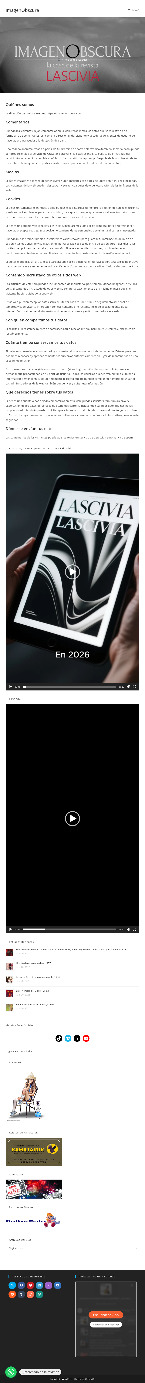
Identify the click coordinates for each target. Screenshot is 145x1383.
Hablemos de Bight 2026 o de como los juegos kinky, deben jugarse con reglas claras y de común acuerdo (71, 949)
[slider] (69, 687)
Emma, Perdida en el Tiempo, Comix (35, 1004)
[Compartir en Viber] (48, 1285)
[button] (72, 571)
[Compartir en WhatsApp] (39, 1294)
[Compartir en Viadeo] (30, 1294)
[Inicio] (59, 59)
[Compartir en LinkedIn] (39, 1285)
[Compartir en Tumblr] (21, 1294)
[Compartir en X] (12, 1285)
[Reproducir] (10, 687)
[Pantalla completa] (134, 687)
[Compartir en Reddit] (12, 1294)
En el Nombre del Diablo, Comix (32, 990)
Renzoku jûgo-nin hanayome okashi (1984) (38, 977)
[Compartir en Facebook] (21, 1285)
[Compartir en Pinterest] (30, 1285)
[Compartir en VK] (57, 1285)
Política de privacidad (76, 59)
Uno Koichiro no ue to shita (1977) (34, 963)
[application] (72, 572)
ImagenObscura (22, 10)
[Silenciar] (128, 687)
